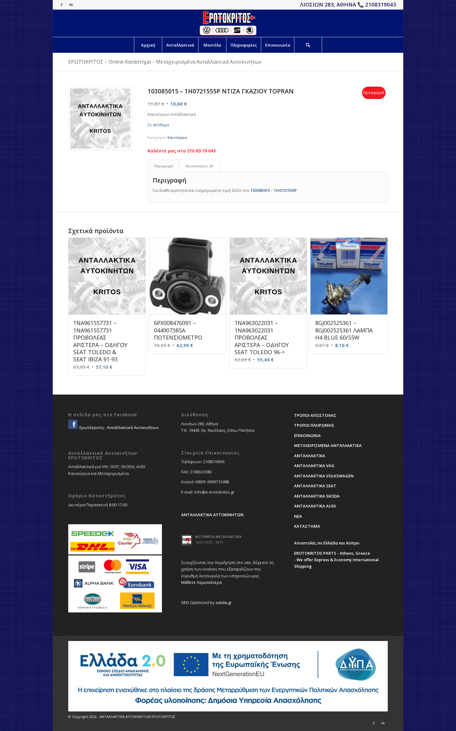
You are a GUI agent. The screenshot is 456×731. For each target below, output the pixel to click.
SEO (185, 602)
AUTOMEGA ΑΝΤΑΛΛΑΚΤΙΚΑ (218, 536)
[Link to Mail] (71, 4)
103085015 (260, 190)
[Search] (308, 45)
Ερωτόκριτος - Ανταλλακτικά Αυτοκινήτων (118, 427)
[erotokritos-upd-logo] (227, 23)
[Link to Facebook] (61, 4)
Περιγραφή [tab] (163, 166)
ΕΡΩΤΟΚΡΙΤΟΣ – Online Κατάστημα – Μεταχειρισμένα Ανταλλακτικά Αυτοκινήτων (165, 61)
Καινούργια (177, 137)
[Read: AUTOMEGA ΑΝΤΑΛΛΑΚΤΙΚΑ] (186, 540)
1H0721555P (285, 190)
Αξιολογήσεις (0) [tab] (199, 166)
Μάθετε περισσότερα (201, 582)
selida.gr (224, 602)
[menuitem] (148, 45)
